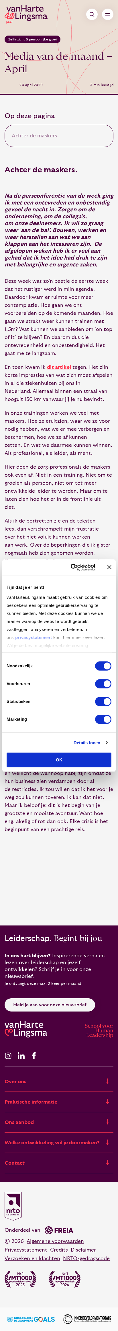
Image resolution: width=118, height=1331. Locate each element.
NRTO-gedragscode (86, 1258)
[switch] (103, 683)
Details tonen (87, 742)
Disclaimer (83, 1250)
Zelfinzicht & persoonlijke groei (32, 39)
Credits (59, 1250)
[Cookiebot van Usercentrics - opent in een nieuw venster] (72, 567)
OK (59, 759)
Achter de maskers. (35, 136)
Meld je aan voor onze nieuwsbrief (49, 1005)
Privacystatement (26, 1250)
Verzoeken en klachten (32, 1258)
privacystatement (33, 637)
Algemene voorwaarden (55, 1241)
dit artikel (59, 367)
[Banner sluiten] (109, 567)
